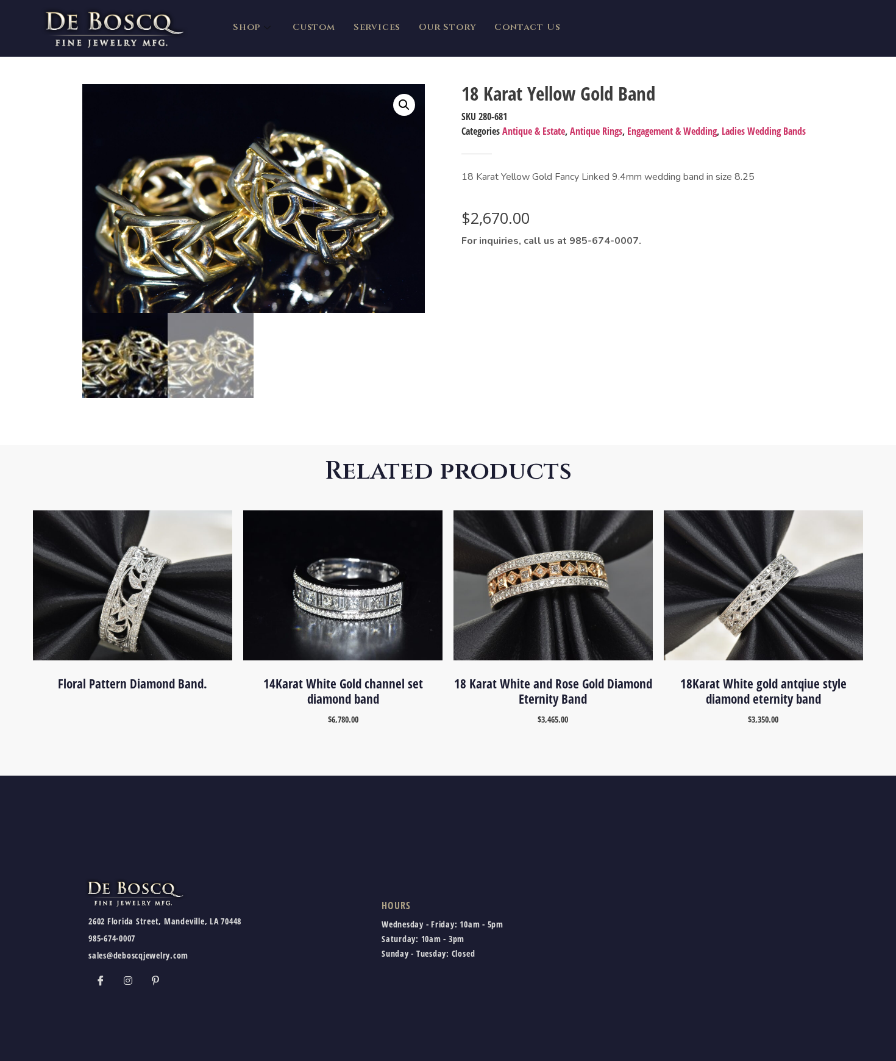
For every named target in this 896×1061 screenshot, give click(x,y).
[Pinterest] (155, 980)
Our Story (447, 27)
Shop (246, 27)
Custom (314, 27)
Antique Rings (596, 131)
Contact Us (527, 27)
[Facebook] (100, 980)
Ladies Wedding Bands (764, 131)
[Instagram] (128, 980)
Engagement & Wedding (672, 131)
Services (377, 27)
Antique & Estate (533, 131)
